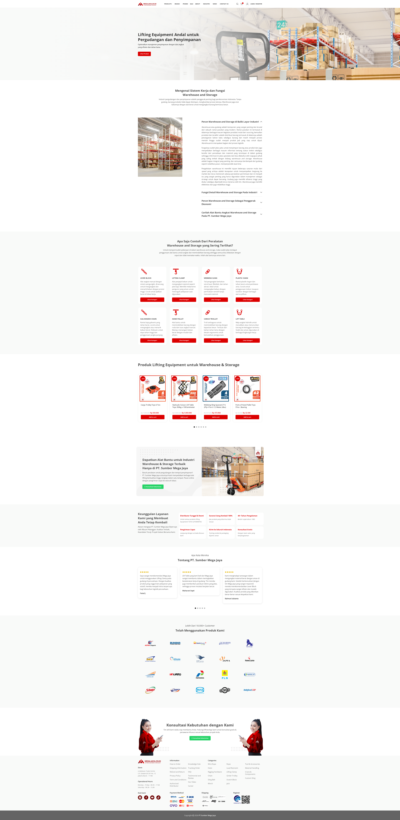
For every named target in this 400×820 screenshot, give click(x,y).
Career (190, 786)
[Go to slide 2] (196, 427)
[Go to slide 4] (201, 427)
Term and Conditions (178, 780)
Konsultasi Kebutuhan (153, 487)
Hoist (210, 768)
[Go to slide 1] (194, 427)
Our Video (192, 782)
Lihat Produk (144, 54)
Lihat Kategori (152, 299)
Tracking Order (194, 768)
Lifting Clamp (232, 772)
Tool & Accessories (252, 764)
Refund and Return (177, 772)
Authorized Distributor (174, 784)
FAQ (189, 772)
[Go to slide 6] (205, 427)
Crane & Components (250, 773)
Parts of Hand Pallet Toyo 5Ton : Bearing (246, 406)
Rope (229, 764)
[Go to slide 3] (198, 427)
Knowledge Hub (194, 764)
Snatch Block (232, 780)
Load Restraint (232, 768)
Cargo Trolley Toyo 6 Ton (150, 405)
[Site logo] (147, 4)
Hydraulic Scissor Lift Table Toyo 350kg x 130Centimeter (183, 406)
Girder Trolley (232, 776)
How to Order (175, 764)
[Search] (237, 4)
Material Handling (252, 768)
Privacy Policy (175, 776)
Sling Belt (211, 780)
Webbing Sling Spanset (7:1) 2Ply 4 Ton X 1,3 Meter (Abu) (215, 406)
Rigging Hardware (215, 772)
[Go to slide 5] (203, 427)
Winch (210, 783)
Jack (228, 783)
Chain (210, 776)
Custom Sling (250, 778)
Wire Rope (212, 764)
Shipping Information (178, 768)
